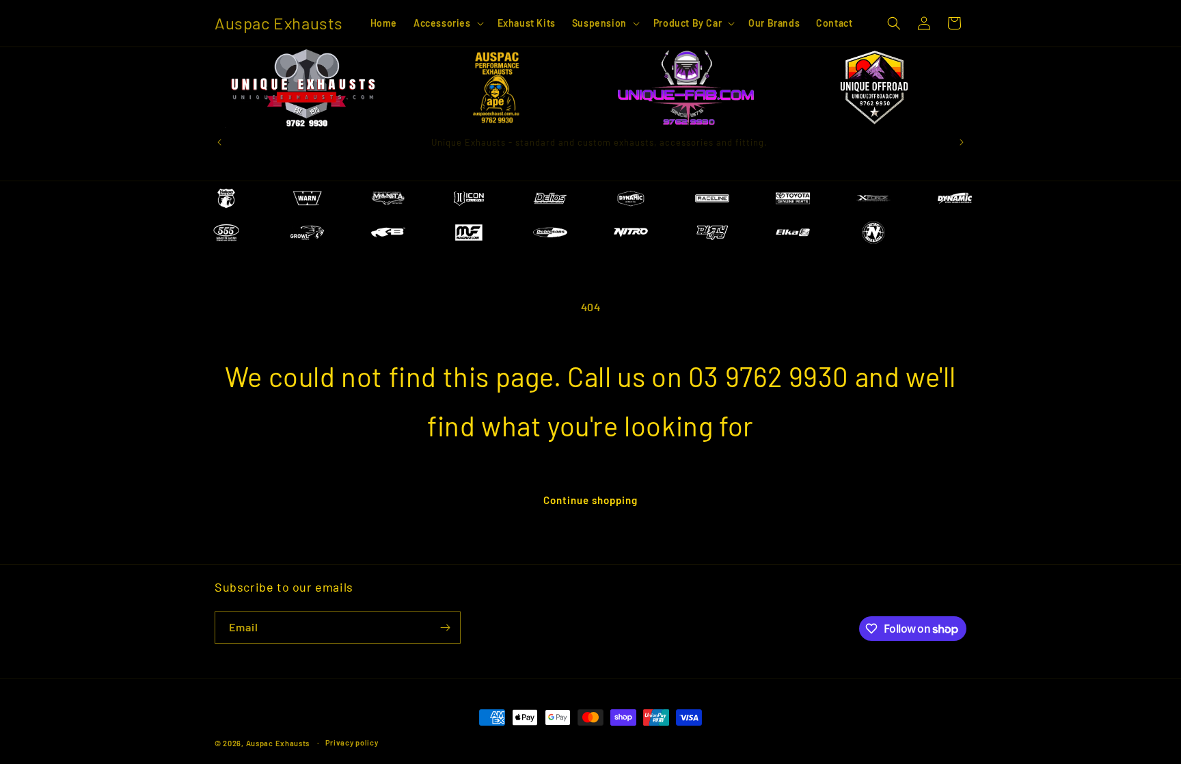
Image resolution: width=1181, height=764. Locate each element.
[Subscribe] (445, 627)
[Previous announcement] (219, 142)
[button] (447, 23)
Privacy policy (352, 742)
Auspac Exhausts (278, 743)
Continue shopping (590, 500)
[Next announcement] (962, 142)
